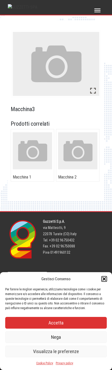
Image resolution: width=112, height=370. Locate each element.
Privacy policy (64, 363)
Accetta (56, 323)
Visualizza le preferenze (56, 351)
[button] (104, 279)
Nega (56, 337)
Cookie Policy (44, 363)
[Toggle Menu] (97, 10)
